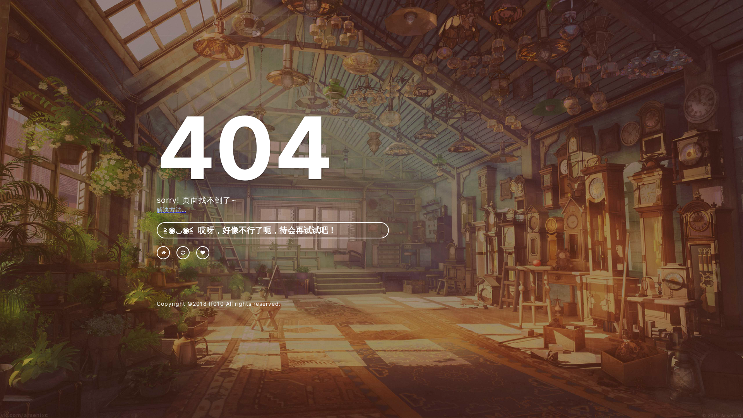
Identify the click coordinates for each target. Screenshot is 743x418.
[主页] (163, 252)
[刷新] (183, 252)
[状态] (202, 252)
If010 (216, 303)
